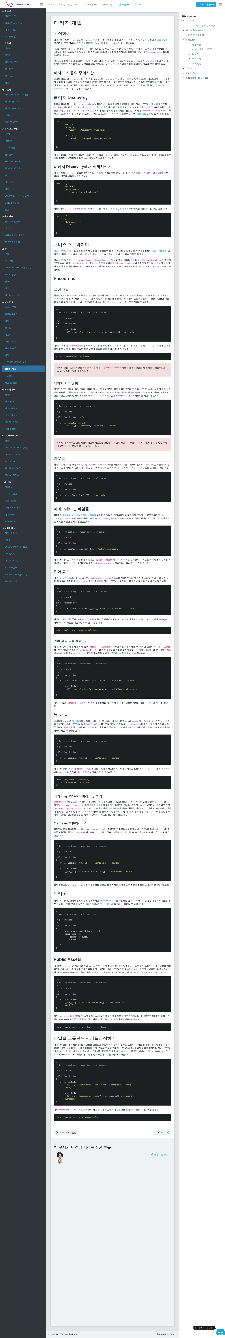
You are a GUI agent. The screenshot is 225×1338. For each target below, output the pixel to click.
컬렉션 (8, 327)
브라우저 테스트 (12, 507)
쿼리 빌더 (9, 401)
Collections (12, 454)
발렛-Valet (10, 76)
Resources (191, 39)
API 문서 (9, 36)
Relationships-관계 (16, 447)
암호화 (8, 281)
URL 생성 (9, 182)
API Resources (13, 468)
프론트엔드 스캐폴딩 (15, 235)
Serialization (13, 475)
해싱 (7, 288)
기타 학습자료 (91, 4)
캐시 (7, 320)
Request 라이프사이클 (16, 94)
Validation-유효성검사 (17, 196)
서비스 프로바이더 (13, 108)
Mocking (10, 521)
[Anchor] (73, 33)
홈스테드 (9, 69)
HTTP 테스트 (11, 493)
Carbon (160, 40)
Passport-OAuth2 (15, 560)
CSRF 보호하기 (12, 147)
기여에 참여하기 (161, 1154)
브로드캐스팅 (11, 313)
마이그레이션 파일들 (202, 49)
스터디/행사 (108, 4)
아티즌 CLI (109, 903)
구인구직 (125, 4)
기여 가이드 (10, 29)
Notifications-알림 (16, 362)
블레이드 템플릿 (12, 221)
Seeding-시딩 (12, 422)
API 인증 (9, 260)
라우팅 (8, 133)
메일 (7, 355)
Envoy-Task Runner (16, 546)
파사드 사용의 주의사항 (203, 25)
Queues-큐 (10, 376)
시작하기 (9, 394)
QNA (139, 4)
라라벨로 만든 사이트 (69, 4)
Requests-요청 (13, 161)
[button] (206, 4)
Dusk (8, 540)
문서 (159, 266)
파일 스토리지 (11, 341)
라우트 (195, 54)
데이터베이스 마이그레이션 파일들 (79, 515)
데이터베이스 (11, 514)
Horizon (10, 553)
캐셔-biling (11, 533)
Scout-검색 (11, 567)
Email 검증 (10, 274)
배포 (7, 82)
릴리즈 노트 (10, 16)
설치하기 (9, 48)
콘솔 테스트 (10, 500)
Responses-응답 (14, 168)
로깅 (7, 209)
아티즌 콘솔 (10, 306)
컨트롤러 (9, 154)
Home (51, 4)
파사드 (8, 115)
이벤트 (8, 334)
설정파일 (196, 44)
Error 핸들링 (12, 202)
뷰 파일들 (196, 63)
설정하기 (9, 55)
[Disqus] (112, 1206)
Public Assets (192, 73)
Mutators (10, 461)
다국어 (8, 228)
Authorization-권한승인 (18, 267)
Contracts (11, 122)
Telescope (11, 581)
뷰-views (76, 720)
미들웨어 (9, 140)
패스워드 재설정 (12, 295)
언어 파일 (67, 577)
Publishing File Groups (197, 77)
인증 (7, 253)
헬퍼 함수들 (10, 348)
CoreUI (51, 1334)
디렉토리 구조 (11, 62)
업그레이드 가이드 (13, 22)
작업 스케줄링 (11, 382)
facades (142, 113)
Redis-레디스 (11, 429)
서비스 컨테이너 (12, 101)
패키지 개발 (10, 369)
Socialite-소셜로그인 (16, 574)
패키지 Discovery (194, 30)
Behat (98, 43)
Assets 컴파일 (12, 242)
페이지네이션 (11, 408)
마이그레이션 (11, 415)
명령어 (189, 68)
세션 (7, 189)
